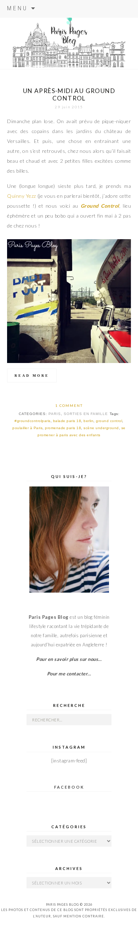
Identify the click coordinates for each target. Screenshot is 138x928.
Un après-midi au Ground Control (69, 94)
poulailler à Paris (27, 428)
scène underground (101, 428)
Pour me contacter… (69, 673)
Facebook (69, 787)
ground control (109, 421)
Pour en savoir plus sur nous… (69, 659)
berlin (88, 421)
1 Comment (69, 405)
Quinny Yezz (21, 196)
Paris (54, 414)
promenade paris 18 (63, 428)
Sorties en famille (86, 414)
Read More (32, 375)
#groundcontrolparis (33, 421)
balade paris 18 (67, 421)
